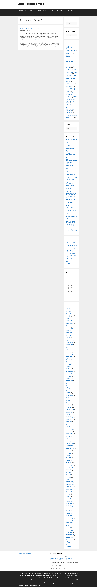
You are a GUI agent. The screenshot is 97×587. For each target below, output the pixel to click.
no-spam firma (69, 94)
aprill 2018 (68, 364)
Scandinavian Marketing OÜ (29, 45)
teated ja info (54, 42)
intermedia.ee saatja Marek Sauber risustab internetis (71, 80)
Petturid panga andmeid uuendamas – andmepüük (71, 145)
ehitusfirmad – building (71, 62)
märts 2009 (69, 479)
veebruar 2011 (69, 440)
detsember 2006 (70, 517)
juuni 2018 (68, 361)
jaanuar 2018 (69, 368)
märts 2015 (68, 393)
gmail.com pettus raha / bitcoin (28, 578)
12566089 (57, 43)
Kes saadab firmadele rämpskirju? (25, 10)
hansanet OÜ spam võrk (71, 69)
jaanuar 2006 (69, 532)
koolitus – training (70, 83)
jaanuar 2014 (69, 407)
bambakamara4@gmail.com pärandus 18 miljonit (71, 226)
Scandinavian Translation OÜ (40, 45)
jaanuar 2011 (69, 441)
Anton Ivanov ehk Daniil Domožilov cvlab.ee (61, 573)
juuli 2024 (68, 311)
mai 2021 (68, 327)
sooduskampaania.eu (52, 582)
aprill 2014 (68, 402)
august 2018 (69, 358)
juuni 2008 (68, 494)
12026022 (35, 43)
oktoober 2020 (69, 328)
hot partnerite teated (71, 75)
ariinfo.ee (71, 573)
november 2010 (69, 445)
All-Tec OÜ (41, 573)
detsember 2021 (70, 323)
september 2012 (70, 419)
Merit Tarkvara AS (40, 579)
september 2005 (70, 539)
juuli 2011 (68, 436)
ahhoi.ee (25, 573)
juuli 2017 (68, 375)
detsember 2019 (70, 340)
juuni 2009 (68, 474)
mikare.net (49, 579)
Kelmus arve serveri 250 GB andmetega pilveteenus (71, 141)
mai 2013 (68, 414)
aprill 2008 (68, 498)
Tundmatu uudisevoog (25, 553)
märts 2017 (68, 376)
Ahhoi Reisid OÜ (31, 573)
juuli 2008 (68, 493)
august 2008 (69, 491)
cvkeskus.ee (37, 575)
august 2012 (69, 421)
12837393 (22, 44)
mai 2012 (68, 426)
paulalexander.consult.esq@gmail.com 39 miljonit (71, 218)
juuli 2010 (68, 452)
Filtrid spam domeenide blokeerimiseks (65, 10)
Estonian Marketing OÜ (45, 44)
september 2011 (69, 433)
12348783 (44, 43)
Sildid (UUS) (21, 13)
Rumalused (68, 104)
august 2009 (69, 470)
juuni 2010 (68, 453)
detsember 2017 (70, 369)
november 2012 (69, 417)
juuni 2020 (68, 335)
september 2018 (70, 356)
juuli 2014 (68, 397)
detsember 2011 (69, 428)
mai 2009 (68, 476)
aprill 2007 (68, 510)
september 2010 (70, 448)
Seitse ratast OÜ (25, 46)
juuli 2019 (68, 345)
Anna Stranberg (33, 44)
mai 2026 (68, 308)
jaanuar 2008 (69, 503)
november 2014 (69, 395)
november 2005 (69, 535)
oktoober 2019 (69, 344)
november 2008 (69, 486)
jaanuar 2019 (69, 352)
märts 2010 (68, 458)
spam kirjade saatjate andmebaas (45, 42)
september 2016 (70, 381)
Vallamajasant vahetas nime (31, 28)
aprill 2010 (68, 457)
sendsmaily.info (42, 582)
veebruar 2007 (69, 513)
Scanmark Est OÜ (49, 45)
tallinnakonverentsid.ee (70, 582)
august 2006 (69, 522)
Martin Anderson (32, 579)
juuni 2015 (68, 390)
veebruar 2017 (69, 378)
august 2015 (69, 387)
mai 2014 (68, 400)
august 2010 (69, 450)
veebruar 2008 (69, 501)
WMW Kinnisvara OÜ (52, 46)
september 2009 (70, 469)
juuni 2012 (68, 424)
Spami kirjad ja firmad (31, 3)
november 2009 (69, 465)
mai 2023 (68, 318)
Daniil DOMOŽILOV (54, 575)
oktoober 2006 (69, 520)
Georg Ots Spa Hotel (76, 575)
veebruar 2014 (69, 405)
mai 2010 (68, 455)
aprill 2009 (68, 477)
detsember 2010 (70, 443)
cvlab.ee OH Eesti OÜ (44, 575)
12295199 (40, 43)
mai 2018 (68, 363)
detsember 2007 (70, 505)
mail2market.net (68, 578)
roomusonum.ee (71, 579)
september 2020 (70, 330)
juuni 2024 (68, 313)
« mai (67, 297)
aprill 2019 (68, 347)
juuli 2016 (68, 383)
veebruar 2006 (69, 530)
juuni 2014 (68, 399)
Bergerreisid (30, 575)
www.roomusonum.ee (64, 583)
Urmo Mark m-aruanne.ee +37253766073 (69, 182)
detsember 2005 (70, 534)
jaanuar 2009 (69, 482)
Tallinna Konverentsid (61, 582)
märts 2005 (68, 546)
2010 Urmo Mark (71, 253)
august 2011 (69, 434)
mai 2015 (68, 392)
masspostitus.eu (53, 44)
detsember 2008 (70, 484)
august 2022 (69, 320)
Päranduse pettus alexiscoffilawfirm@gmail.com (71, 230)
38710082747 (26, 44)
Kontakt (51, 10)
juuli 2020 (68, 334)
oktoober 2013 (69, 412)
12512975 (52, 43)
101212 (21, 573)
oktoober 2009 (69, 467)
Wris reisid (57, 583)
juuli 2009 (68, 472)
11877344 (31, 43)
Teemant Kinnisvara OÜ (32, 46)
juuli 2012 (68, 423)
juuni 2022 (68, 322)
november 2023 (69, 315)
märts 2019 (68, 349)
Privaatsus (69, 263)
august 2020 (69, 332)
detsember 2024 (70, 310)
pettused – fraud (70, 99)
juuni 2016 (68, 385)
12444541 (48, 43)
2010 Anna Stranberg (72, 251)
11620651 (23, 43)
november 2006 (69, 518)
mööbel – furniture (70, 92)
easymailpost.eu (70, 575)
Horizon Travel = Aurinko (48, 578)
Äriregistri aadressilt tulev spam (42, 10)
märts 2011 (68, 438)
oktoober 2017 (69, 373)
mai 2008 (68, 496)
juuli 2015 (68, 388)
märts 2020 (68, 339)
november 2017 (69, 371)
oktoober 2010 (69, 447)
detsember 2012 (70, 416)
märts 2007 (68, 512)
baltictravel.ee (23, 575)
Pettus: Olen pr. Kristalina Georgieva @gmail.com (70, 167)
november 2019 (69, 342)
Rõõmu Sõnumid (26, 582)
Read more (37, 39)
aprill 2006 (68, 527)
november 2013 (69, 411)
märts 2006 (69, 529)
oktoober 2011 (69, 431)
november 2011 (69, 429)
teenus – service (70, 114)
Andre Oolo (51, 573)
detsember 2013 (70, 409)
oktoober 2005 (69, 537)
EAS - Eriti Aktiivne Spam (62, 575)
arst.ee (74, 573)
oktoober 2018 (69, 354)
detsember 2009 (70, 464)
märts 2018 (68, 366)
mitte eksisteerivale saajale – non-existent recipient (71, 90)
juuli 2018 (68, 359)
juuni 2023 (68, 316)
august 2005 (69, 541)
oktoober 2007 (69, 508)
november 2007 (69, 506)
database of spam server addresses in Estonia (30, 42)
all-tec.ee (37, 573)
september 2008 (70, 489)
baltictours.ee (77, 573)
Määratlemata (69, 86)
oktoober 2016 (69, 380)
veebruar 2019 (69, 351)
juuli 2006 (68, 523)
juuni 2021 (68, 325)
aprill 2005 (68, 544)
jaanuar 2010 (69, 462)
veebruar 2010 (69, 460)
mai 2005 (68, 542)
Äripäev (72, 583)
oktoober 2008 (69, 488)
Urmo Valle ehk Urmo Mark (42, 46)
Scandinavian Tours (34, 582)
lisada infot (68, 84)
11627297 (27, 43)
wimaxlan (52, 583)
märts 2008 (68, 500)
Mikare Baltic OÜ (54, 579)
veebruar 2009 (69, 481)
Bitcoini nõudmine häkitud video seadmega (70, 187)
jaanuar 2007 (69, 515)
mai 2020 (68, 337)
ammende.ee (47, 573)
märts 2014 (68, 404)
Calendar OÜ (38, 44)
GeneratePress (37, 585)
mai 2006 (68, 525)
